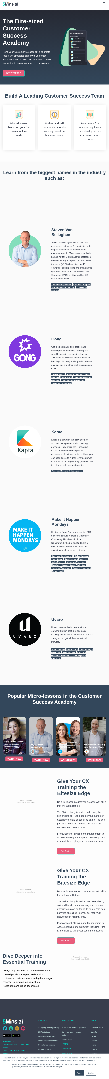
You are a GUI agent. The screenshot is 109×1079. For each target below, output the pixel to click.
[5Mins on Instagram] (11, 1028)
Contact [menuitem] (94, 1040)
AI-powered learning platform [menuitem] (74, 1028)
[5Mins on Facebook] (5, 1028)
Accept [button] (79, 1073)
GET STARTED (13, 73)
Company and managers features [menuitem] (72, 1033)
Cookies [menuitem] (94, 1053)
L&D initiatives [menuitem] (44, 1032)
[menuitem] (65, 1044)
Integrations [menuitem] (67, 1039)
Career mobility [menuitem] (44, 1049)
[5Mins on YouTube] (23, 1028)
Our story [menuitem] (94, 1032)
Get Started (66, 851)
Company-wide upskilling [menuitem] (48, 1028)
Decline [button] (91, 1073)
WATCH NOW (14, 759)
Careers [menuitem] (94, 1036)
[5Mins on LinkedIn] (17, 1028)
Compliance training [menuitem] (46, 1045)
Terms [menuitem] (93, 1045)
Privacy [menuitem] (94, 1049)
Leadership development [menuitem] (48, 1040)
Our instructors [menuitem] (97, 1028)
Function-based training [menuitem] (48, 1036)
